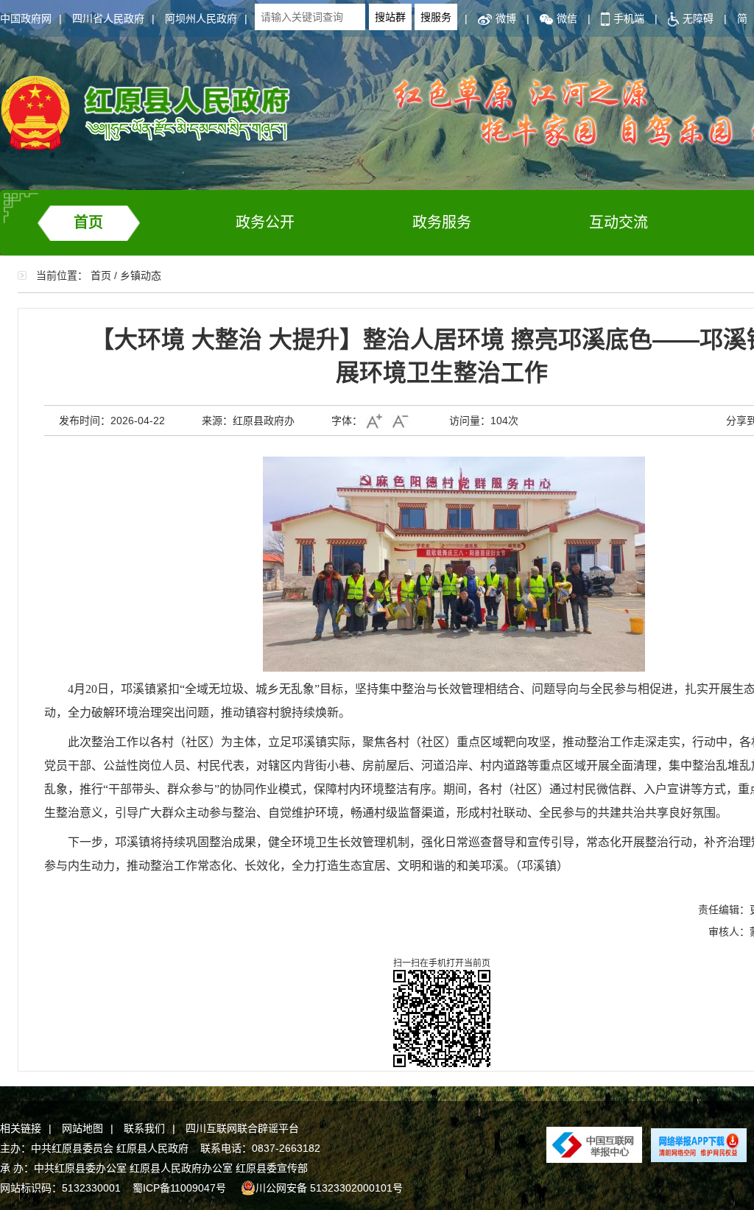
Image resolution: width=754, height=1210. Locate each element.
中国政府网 (26, 18)
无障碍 (698, 18)
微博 (506, 18)
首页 (88, 222)
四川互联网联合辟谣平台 (242, 1128)
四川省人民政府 (108, 18)
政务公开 (265, 222)
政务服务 (441, 222)
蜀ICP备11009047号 (179, 1188)
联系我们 (144, 1128)
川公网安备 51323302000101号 (329, 1188)
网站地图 (82, 1128)
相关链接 (20, 1128)
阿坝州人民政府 (201, 18)
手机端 (628, 18)
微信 (567, 18)
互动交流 (618, 222)
